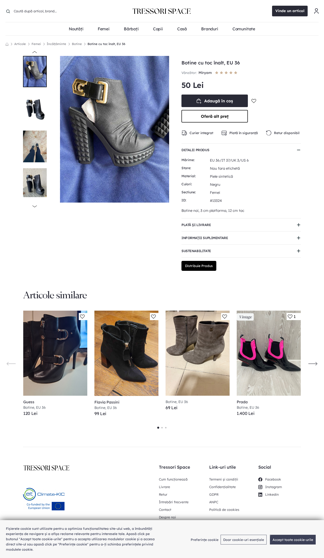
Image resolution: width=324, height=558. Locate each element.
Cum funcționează (173, 479)
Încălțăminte (56, 44)
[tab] (158, 428)
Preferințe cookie (204, 540)
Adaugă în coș (218, 100)
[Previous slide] (11, 363)
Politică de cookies (224, 510)
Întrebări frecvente (174, 502)
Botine (77, 44)
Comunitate (243, 28)
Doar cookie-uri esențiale (243, 540)
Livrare (164, 487)
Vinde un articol (289, 11)
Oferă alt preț (215, 116)
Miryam (206, 72)
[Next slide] (313, 363)
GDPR (213, 494)
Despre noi (167, 517)
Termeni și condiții (223, 479)
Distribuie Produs (199, 266)
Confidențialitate (222, 487)
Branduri (209, 28)
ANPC (213, 502)
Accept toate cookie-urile (293, 540)
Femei (36, 44)
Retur (163, 494)
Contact (165, 510)
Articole (20, 44)
